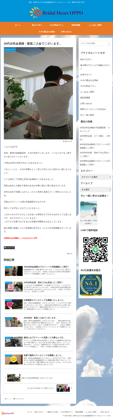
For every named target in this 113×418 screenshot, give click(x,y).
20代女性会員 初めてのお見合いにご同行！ (95, 154)
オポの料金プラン (88, 86)
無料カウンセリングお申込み (93, 109)
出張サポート (86, 75)
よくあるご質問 (87, 92)
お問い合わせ (88, 103)
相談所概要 (85, 98)
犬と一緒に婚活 (87, 115)
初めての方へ (86, 59)
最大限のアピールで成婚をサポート (95, 67)
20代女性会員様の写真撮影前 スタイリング (95, 129)
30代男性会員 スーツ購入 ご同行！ (95, 138)
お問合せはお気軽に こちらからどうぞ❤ (20, 238)
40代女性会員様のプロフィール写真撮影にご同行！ (95, 146)
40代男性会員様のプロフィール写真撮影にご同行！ (95, 163)
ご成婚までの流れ (52, 412)
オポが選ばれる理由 (89, 80)
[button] (109, 43)
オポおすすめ (10, 247)
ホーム (29, 412)
